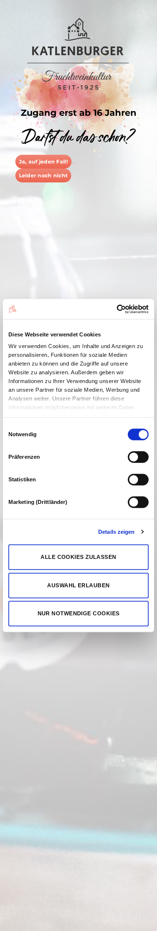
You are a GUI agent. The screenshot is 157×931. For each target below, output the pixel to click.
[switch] (138, 457)
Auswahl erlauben (78, 585)
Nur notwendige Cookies (79, 613)
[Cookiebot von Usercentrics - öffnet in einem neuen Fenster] (117, 309)
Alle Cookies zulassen (78, 557)
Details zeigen (116, 532)
